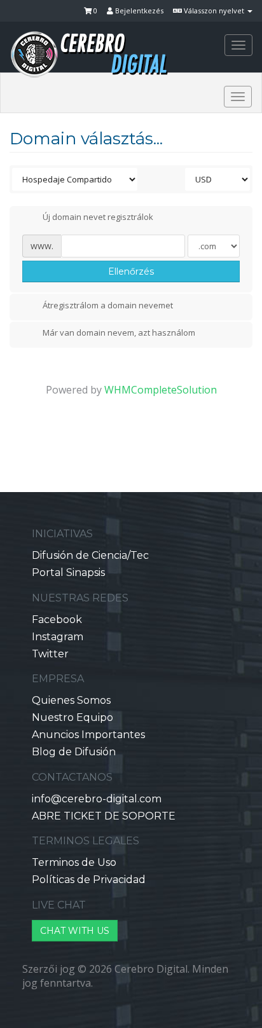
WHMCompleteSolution (160, 390)
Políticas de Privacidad (89, 880)
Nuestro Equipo (72, 717)
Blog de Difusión (74, 752)
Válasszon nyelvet (214, 10)
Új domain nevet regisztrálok (98, 217)
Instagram (57, 637)
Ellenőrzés (131, 271)
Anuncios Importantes (88, 735)
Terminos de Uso (74, 862)
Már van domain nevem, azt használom (119, 333)
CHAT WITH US (74, 930)
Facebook (57, 619)
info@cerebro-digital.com (97, 799)
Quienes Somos (71, 700)
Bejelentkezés (138, 10)
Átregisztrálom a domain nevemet (108, 305)
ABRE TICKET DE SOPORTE (104, 816)
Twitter (50, 654)
